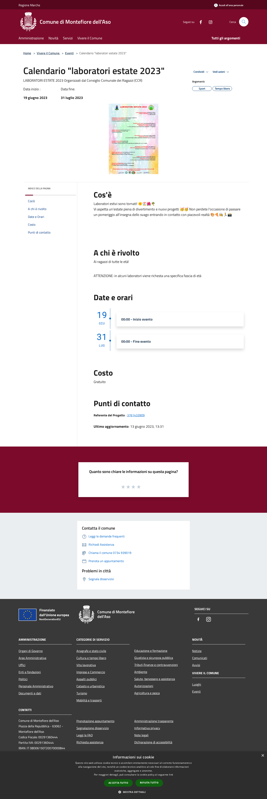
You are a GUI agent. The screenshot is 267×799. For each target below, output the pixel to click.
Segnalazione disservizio (92, 728)
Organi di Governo (31, 651)
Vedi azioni (219, 72)
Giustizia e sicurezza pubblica (153, 657)
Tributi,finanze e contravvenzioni (156, 664)
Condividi (199, 72)
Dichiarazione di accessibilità (153, 742)
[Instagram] (209, 21)
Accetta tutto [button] (118, 783)
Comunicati (199, 658)
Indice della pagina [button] (39, 188)
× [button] (262, 755)
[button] (133, 792)
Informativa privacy (147, 728)
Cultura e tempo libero (91, 658)
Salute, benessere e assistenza (154, 679)
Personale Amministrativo (36, 686)
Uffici (22, 665)
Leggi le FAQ (84, 735)
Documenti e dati (30, 693)
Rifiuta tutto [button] (149, 782)
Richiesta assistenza (89, 742)
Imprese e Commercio (90, 672)
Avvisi (196, 665)
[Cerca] (243, 21)
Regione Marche (29, 5)
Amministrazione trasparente (153, 721)
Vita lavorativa (86, 665)
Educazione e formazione (150, 650)
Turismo (81, 693)
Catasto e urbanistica (90, 686)
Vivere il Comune (48, 53)
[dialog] (133, 775)
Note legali (141, 735)
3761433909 (136, 415)
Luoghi (196, 684)
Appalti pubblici (86, 679)
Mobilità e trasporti (89, 700)
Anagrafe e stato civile (91, 651)
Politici (23, 679)
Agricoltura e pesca (147, 693)
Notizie (197, 651)
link (171, 774)
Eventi (69, 53)
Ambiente (140, 671)
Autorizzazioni (143, 686)
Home (27, 53)
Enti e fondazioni (30, 672)
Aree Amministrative (32, 658)
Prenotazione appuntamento (95, 721)
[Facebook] (199, 21)
